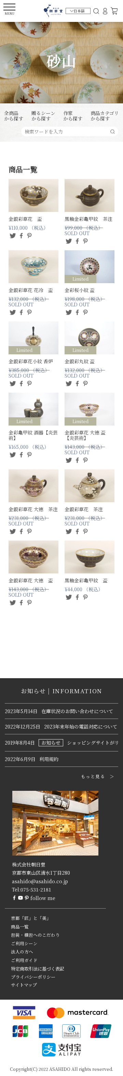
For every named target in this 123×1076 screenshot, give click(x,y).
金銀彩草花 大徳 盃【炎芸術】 (85, 435)
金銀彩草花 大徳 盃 (31, 580)
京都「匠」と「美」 (31, 918)
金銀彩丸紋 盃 (80, 361)
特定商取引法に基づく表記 (37, 968)
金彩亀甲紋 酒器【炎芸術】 (33, 435)
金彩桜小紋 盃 (80, 290)
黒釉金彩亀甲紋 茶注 (88, 218)
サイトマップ (24, 984)
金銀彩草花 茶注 (84, 509)
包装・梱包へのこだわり (35, 935)
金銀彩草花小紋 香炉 (31, 361)
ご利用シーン (24, 943)
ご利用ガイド (24, 960)
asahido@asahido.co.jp (40, 881)
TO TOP (107, 1066)
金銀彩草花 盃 (25, 218)
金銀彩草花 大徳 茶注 (33, 509)
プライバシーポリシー (33, 976)
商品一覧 (20, 926)
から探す (13, 116)
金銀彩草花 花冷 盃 (31, 290)
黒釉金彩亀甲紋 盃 (86, 580)
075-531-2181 (35, 889)
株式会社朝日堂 (28, 864)
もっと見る (93, 776)
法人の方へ (22, 951)
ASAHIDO (59, 1069)
